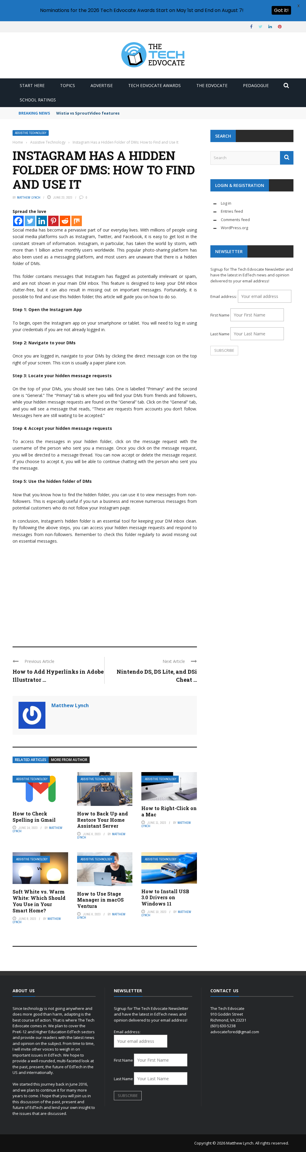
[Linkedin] (41, 221)
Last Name (220, 334)
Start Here (32, 85)
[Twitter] (30, 221)
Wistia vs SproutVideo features (88, 113)
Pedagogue (256, 85)
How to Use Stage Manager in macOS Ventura (100, 900)
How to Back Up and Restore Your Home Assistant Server (102, 819)
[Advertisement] (105, 592)
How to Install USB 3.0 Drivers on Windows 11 (165, 897)
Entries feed (232, 211)
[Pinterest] (53, 221)
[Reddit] (65, 221)
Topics (67, 85)
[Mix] (76, 221)
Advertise (102, 85)
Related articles (30, 759)
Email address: (224, 296)
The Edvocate (211, 85)
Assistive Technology (30, 133)
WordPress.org (234, 227)
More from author (69, 759)
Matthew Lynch (28, 197)
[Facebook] (18, 221)
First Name (220, 315)
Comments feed (235, 219)
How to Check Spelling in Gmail (34, 816)
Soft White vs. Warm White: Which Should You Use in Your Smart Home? (39, 900)
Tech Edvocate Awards (154, 85)
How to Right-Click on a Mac (169, 811)
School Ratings (38, 100)
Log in (226, 203)
